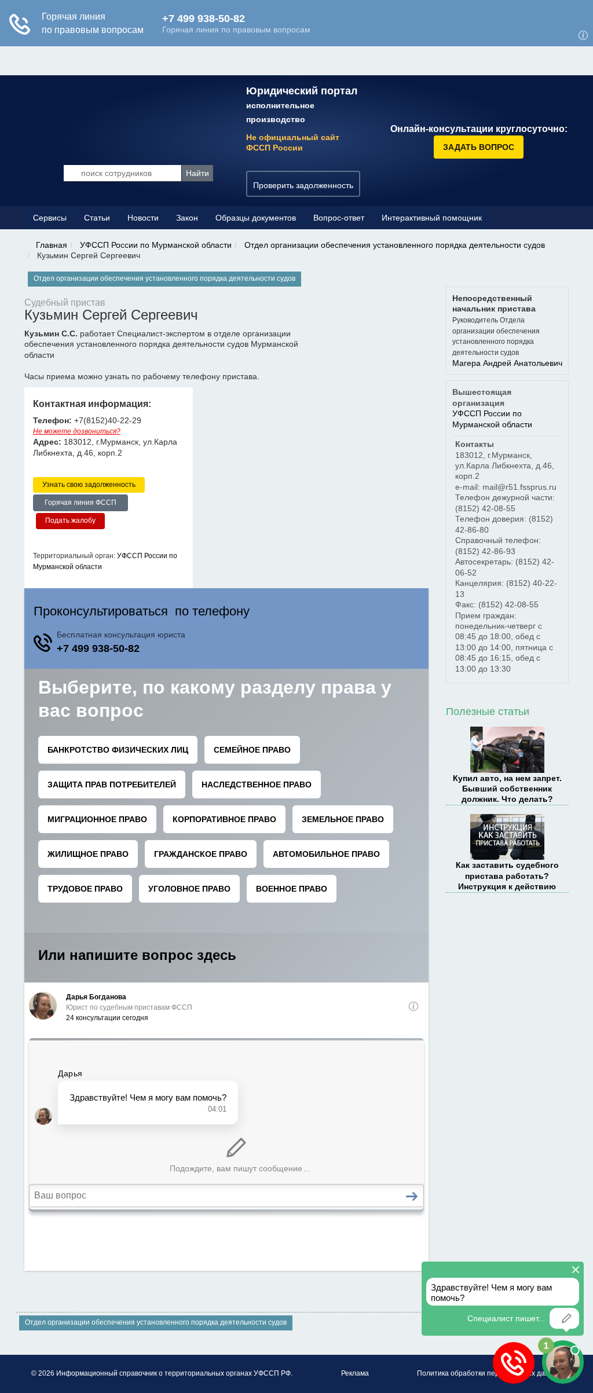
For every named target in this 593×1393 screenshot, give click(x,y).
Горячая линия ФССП (80, 502)
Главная (51, 245)
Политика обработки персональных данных (489, 1373)
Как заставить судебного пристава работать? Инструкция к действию (507, 875)
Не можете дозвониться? (76, 431)
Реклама (355, 1373)
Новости (143, 217)
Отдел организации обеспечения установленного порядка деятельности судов (394, 245)
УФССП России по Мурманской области (156, 245)
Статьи (97, 217)
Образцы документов (255, 217)
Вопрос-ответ (338, 217)
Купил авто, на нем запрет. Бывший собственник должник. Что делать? (507, 789)
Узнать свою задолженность (89, 485)
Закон (187, 217)
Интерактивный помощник (432, 217)
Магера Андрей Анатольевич (507, 363)
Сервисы (50, 217)
